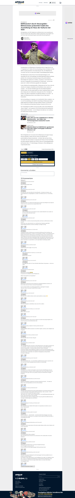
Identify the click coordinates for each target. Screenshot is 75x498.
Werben (46, 2)
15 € (26, 159)
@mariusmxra (27, 39)
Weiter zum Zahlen (38, 162)
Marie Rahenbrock (30, 122)
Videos (41, 2)
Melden (23, 182)
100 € (36, 159)
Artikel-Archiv (41, 479)
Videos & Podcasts (42, 480)
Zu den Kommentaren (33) (47, 149)
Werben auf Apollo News (20, 487)
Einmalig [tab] (24, 152)
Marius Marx (29, 131)
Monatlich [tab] (30, 152)
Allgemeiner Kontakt (19, 486)
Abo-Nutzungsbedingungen (44, 488)
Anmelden (41, 483)
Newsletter (41, 481)
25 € (29, 159)
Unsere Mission (18, 482)
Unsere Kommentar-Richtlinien (45, 487)
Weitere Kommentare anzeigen (27, 466)
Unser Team (17, 481)
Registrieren (41, 485)
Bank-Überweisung (37, 164)
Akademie (17, 483)
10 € (22, 159)
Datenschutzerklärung (43, 490)
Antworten (24, 188)
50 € (33, 159)
